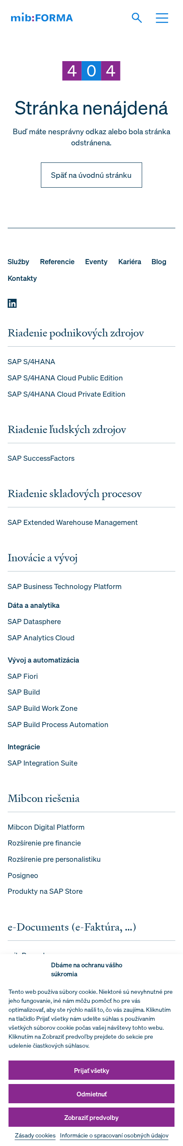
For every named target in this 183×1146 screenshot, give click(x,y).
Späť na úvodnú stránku (91, 175)
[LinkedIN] (12, 303)
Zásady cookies (35, 1135)
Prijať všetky (91, 1070)
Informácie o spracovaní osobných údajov (114, 1135)
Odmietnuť (92, 1094)
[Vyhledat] (140, 18)
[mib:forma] (42, 17)
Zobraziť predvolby (91, 1117)
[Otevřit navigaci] (165, 18)
